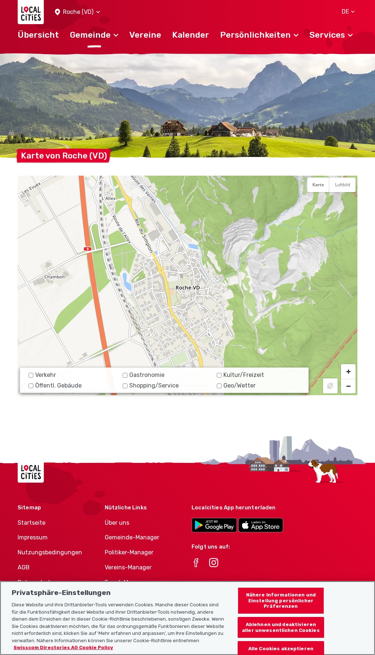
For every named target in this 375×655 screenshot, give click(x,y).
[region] (187, 285)
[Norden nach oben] (348, 202)
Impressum (33, 537)
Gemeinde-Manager (132, 537)
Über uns (117, 522)
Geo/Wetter (239, 385)
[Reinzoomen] (348, 371)
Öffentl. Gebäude (58, 385)
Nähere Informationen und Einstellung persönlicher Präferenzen (281, 600)
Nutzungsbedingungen (50, 552)
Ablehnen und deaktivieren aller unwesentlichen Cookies (281, 627)
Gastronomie (146, 374)
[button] (77, 12)
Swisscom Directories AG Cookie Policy (63, 647)
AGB (24, 567)
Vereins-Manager (128, 567)
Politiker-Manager (129, 552)
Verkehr (45, 374)
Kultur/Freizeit (243, 374)
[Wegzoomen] (348, 386)
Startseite (31, 522)
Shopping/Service (154, 385)
